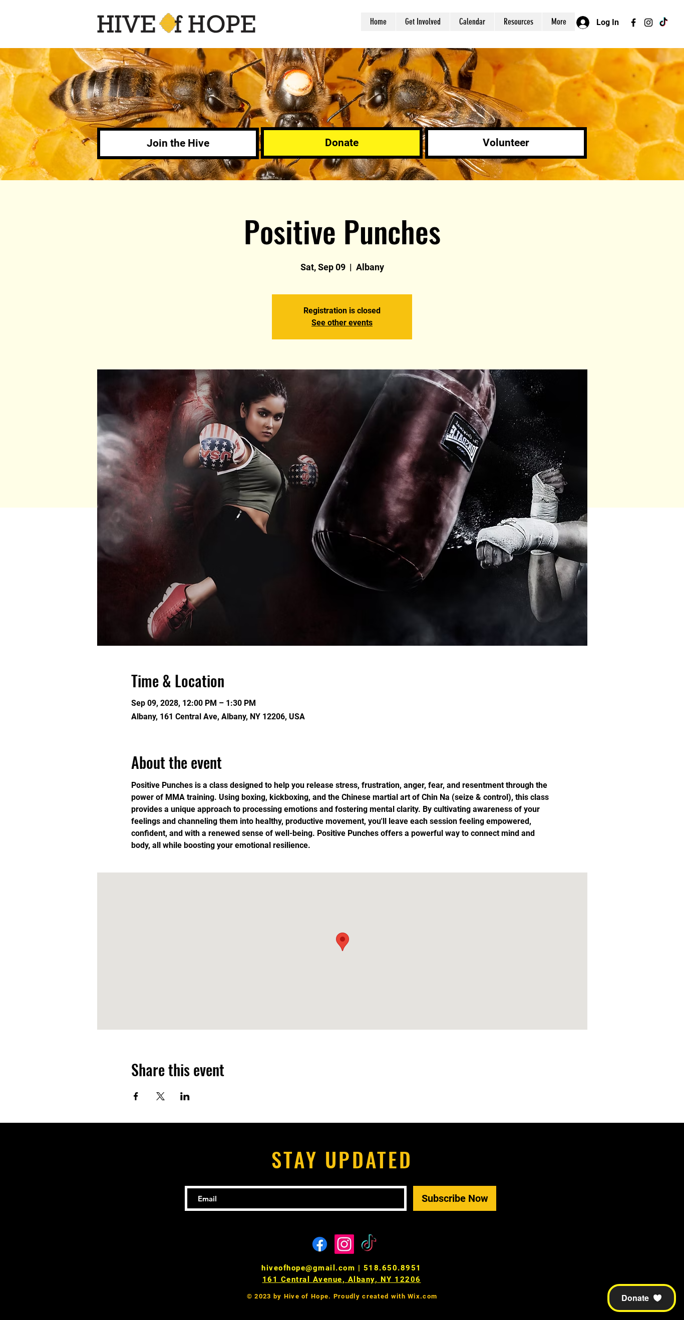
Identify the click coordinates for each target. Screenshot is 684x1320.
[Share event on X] (160, 1096)
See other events (342, 322)
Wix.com (422, 1296)
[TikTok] (663, 22)
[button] (641, 1298)
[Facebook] (633, 22)
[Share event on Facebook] (136, 1096)
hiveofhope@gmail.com (308, 1267)
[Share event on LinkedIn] (185, 1096)
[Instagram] (648, 22)
